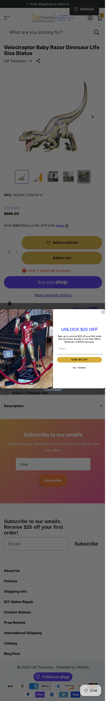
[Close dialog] (101, 312)
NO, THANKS (77, 368)
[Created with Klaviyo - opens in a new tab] (51, 390)
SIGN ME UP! (78, 360)
